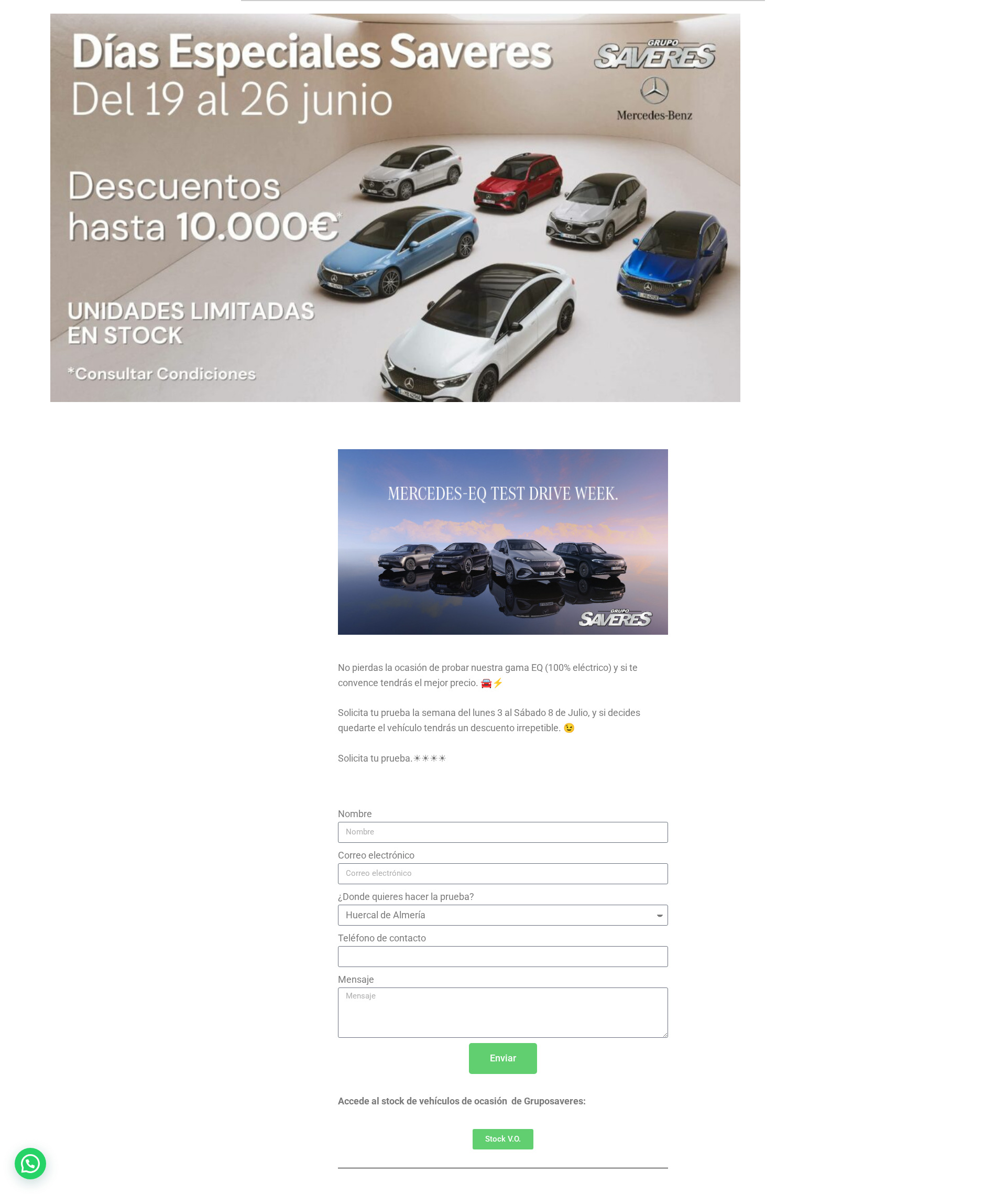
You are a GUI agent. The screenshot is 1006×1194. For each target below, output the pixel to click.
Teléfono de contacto (382, 937)
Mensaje (356, 979)
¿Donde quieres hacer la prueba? (406, 896)
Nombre (355, 813)
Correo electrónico (376, 855)
